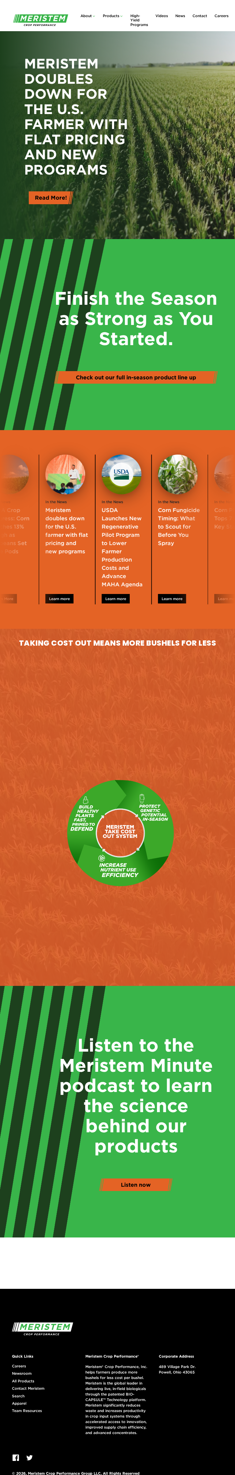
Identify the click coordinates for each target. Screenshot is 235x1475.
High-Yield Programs (139, 20)
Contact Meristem (28, 1388)
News (180, 15)
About (86, 15)
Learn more (49, 598)
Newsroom (22, 1373)
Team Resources (27, 1411)
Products (111, 15)
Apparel (19, 1403)
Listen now (136, 1185)
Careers (221, 15)
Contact (199, 15)
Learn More (218, 598)
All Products (23, 1381)
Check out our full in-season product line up (136, 377)
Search (18, 1396)
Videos (161, 15)
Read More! (51, 197)
